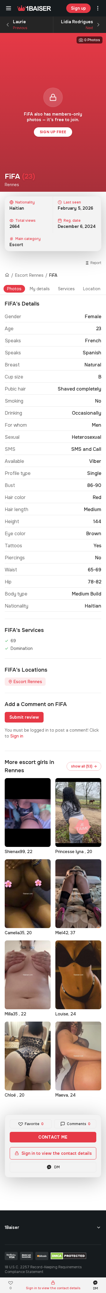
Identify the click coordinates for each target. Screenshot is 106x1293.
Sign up (78, 8)
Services (66, 288)
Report (95, 263)
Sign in (16, 736)
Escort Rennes (29, 275)
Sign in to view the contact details (56, 1153)
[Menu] (9, 8)
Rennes (12, 184)
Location (91, 288)
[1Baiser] (34, 8)
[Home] (7, 275)
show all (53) (84, 766)
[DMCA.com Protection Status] (68, 1255)
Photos (14, 288)
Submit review (24, 717)
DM (57, 1167)
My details (40, 288)
